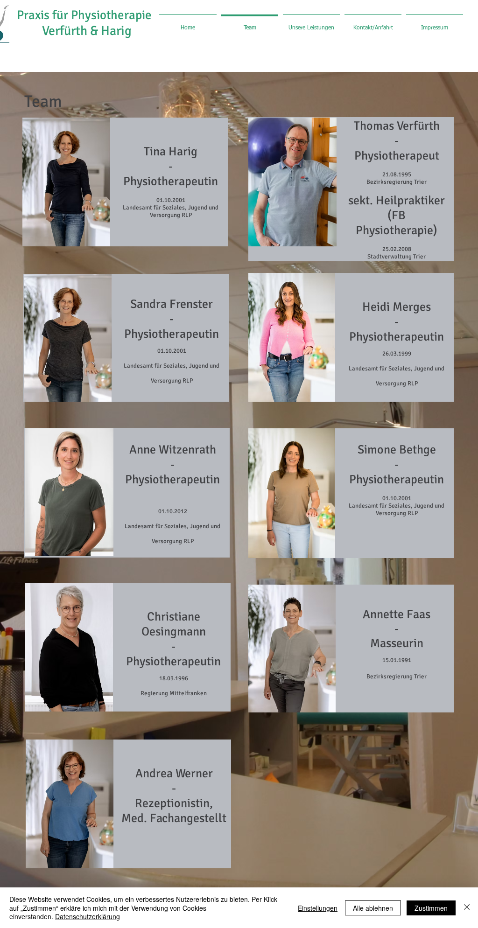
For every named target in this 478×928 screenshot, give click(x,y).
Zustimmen (431, 908)
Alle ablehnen (373, 908)
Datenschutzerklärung (87, 916)
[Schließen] (466, 908)
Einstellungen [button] (317, 908)
